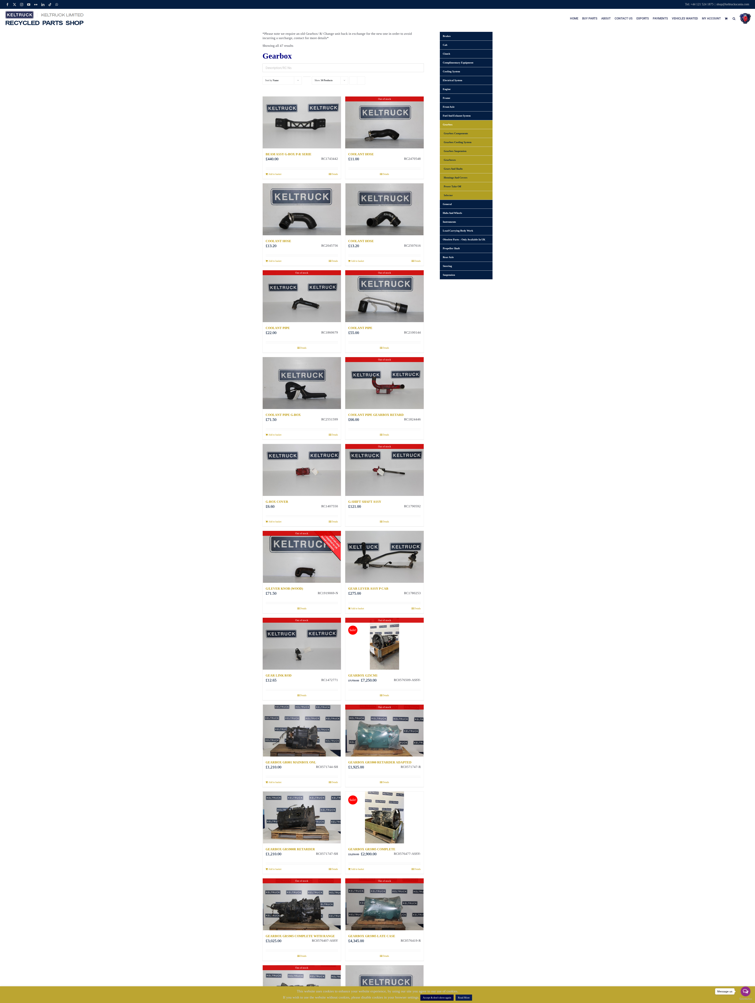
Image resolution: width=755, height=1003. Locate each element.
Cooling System (451, 71)
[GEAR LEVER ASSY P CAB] (384, 557)
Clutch (446, 53)
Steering (447, 266)
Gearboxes (450, 159)
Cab (445, 44)
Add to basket (274, 174)
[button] (734, 18)
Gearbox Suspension (455, 151)
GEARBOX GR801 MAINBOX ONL (291, 762)
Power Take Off (452, 186)
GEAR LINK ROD (279, 675)
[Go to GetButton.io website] (745, 999)
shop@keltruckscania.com (732, 4)
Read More (464, 997)
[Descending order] (307, 76)
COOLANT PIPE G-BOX (283, 414)
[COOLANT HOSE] (302, 209)
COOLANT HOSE (361, 154)
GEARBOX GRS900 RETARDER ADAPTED (380, 762)
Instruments (449, 221)
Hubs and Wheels (452, 212)
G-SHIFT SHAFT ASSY (364, 501)
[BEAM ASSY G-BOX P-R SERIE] (302, 122)
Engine (447, 89)
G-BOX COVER (277, 501)
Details (334, 174)
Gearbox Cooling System (457, 142)
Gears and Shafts (453, 168)
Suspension (449, 274)
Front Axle (449, 106)
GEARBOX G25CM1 (363, 675)
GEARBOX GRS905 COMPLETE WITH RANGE (300, 936)
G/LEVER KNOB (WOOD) (284, 588)
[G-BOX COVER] (302, 470)
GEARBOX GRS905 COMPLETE (371, 849)
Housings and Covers (455, 177)
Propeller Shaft (451, 248)
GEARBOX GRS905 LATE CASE (371, 936)
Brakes (447, 36)
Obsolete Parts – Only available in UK (464, 239)
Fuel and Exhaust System (457, 115)
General (447, 204)
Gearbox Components (456, 133)
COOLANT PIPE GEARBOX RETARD (376, 414)
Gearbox (448, 124)
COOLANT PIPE (278, 328)
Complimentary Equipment (458, 62)
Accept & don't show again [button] (437, 997)
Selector (448, 195)
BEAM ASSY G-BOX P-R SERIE (288, 154)
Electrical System (452, 80)
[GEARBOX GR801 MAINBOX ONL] (302, 731)
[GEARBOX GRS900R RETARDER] (302, 817)
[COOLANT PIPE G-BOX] (302, 383)
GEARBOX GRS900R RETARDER (290, 849)
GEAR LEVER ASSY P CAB (368, 588)
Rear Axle (448, 257)
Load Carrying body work (458, 230)
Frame (446, 98)
